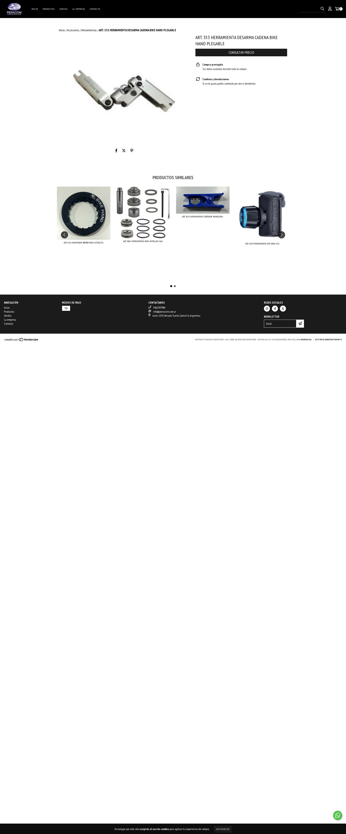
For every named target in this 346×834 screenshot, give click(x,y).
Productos (49, 8)
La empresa (78, 8)
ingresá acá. (306, 339)
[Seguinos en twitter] (283, 309)
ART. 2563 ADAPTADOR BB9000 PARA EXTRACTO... (84, 242)
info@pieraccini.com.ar (164, 311)
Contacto (95, 8)
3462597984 (159, 307)
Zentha (63, 8)
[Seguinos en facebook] (275, 309)
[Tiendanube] (21, 340)
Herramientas (89, 30)
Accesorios (73, 30)
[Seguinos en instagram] (267, 309)
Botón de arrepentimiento (328, 339)
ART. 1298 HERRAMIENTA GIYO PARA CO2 (262, 243)
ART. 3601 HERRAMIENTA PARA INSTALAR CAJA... (143, 241)
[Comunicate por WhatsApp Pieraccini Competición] (337, 815)
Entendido (223, 829)
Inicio (34, 8)
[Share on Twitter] (124, 150)
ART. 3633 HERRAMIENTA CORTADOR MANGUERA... (202, 216)
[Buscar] (322, 8)
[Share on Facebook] (116, 150)
